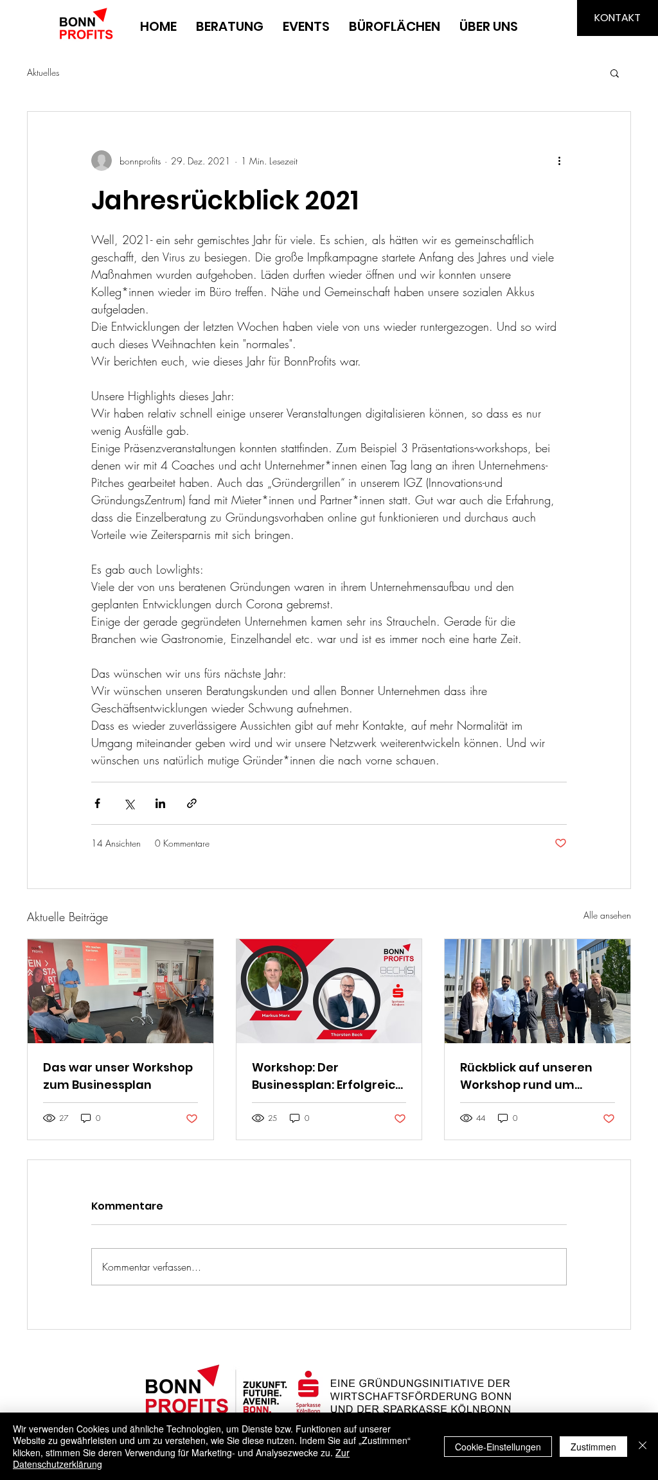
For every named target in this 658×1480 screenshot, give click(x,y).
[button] (615, 72)
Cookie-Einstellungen (498, 1446)
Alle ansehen (607, 915)
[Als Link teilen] (192, 803)
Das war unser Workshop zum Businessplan (118, 1076)
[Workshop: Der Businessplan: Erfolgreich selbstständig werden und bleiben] (329, 991)
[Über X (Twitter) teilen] (129, 803)
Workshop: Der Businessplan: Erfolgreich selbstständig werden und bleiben (327, 1076)
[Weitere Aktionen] (559, 160)
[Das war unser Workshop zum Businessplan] (120, 991)
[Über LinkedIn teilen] (160, 803)
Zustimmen (593, 1446)
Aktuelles (43, 72)
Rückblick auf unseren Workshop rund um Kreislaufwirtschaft (526, 1076)
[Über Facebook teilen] (97, 803)
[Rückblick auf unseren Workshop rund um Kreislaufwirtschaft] (537, 991)
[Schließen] (642, 1446)
